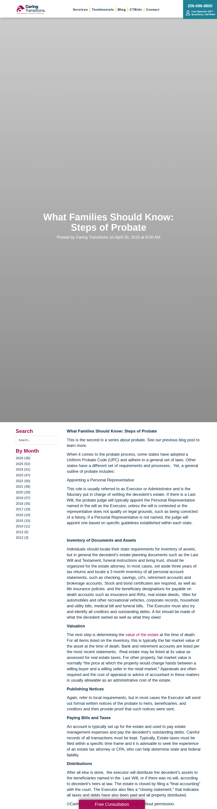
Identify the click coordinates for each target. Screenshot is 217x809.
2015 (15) (23, 521)
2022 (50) (23, 481)
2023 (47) (23, 475)
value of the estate (142, 634)
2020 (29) (23, 492)
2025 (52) (23, 464)
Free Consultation (112, 804)
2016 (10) (23, 515)
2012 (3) (22, 537)
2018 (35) (23, 503)
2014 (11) (23, 526)
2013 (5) (22, 532)
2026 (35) (23, 458)
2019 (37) (23, 498)
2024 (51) (23, 469)
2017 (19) (23, 509)
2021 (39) (23, 486)
